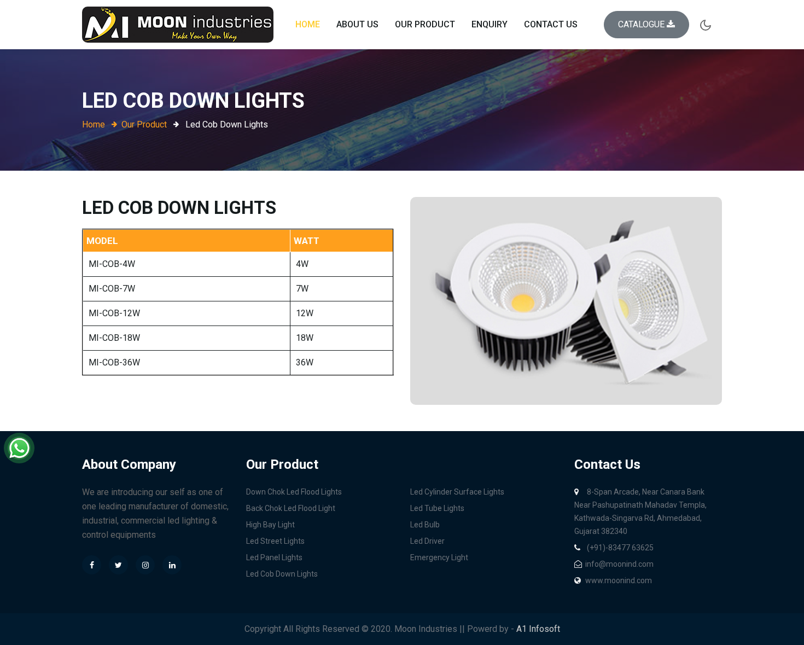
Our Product (425, 24)
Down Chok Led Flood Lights (294, 491)
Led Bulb (425, 524)
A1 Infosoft (538, 629)
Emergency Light (439, 557)
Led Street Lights (275, 541)
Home (307, 24)
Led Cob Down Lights (282, 574)
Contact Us (551, 24)
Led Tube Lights (437, 508)
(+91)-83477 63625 (619, 547)
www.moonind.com (618, 580)
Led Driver (427, 541)
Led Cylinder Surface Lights (457, 491)
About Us (357, 24)
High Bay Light (270, 524)
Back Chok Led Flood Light (290, 508)
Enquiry (489, 24)
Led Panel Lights (274, 557)
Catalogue (642, 24)
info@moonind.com (619, 564)
